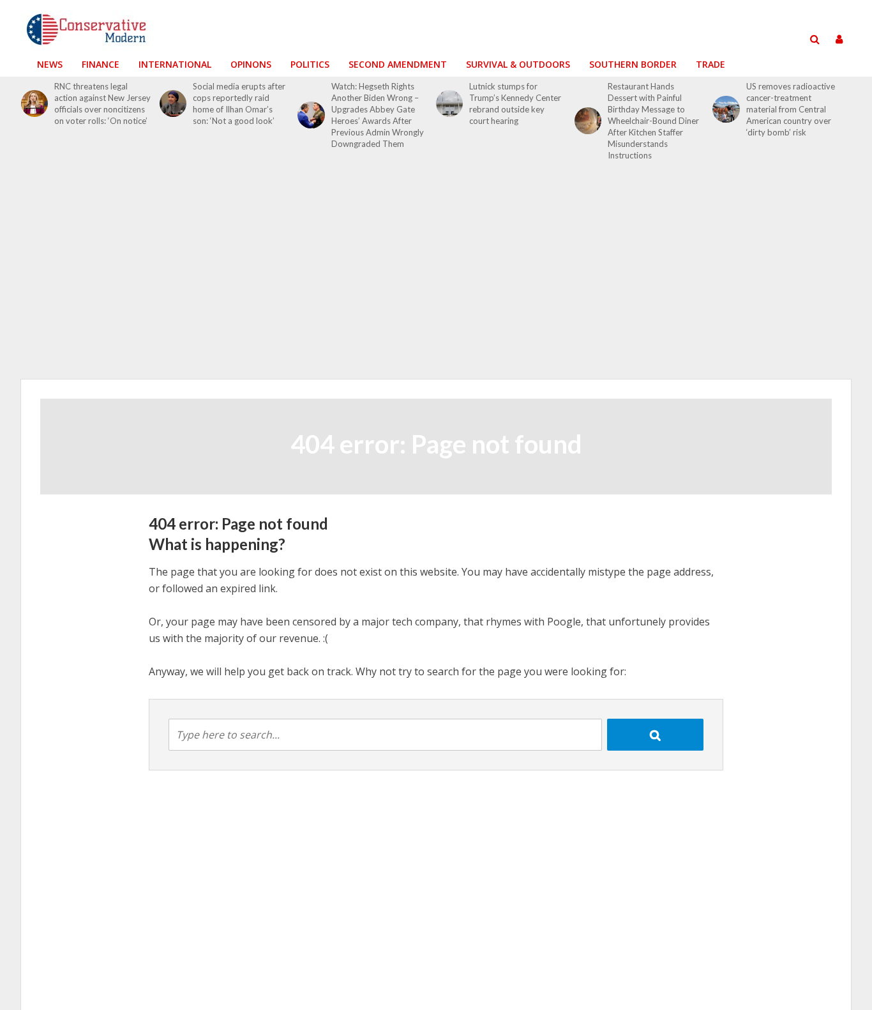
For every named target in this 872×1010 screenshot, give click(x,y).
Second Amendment (398, 64)
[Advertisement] (436, 277)
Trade (710, 64)
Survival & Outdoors (518, 64)
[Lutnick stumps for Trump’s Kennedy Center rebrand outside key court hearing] (449, 103)
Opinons (250, 64)
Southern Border (633, 64)
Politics (309, 64)
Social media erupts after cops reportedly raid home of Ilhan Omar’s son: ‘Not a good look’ (239, 103)
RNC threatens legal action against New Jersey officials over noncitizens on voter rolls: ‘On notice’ (102, 103)
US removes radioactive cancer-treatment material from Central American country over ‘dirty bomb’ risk (790, 109)
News (50, 64)
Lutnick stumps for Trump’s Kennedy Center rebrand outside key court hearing (515, 103)
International (175, 64)
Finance (100, 64)
